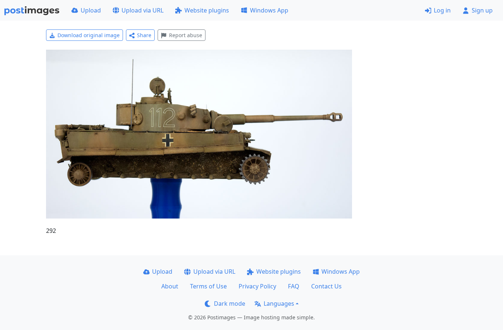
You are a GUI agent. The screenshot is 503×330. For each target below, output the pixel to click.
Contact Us (326, 286)
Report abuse (185, 35)
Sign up (482, 10)
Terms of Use (208, 286)
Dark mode (229, 303)
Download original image (88, 35)
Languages (279, 303)
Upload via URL (142, 10)
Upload (91, 10)
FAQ (293, 286)
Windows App (269, 10)
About (169, 286)
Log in (442, 10)
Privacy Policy (257, 286)
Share (144, 35)
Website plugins (206, 10)
